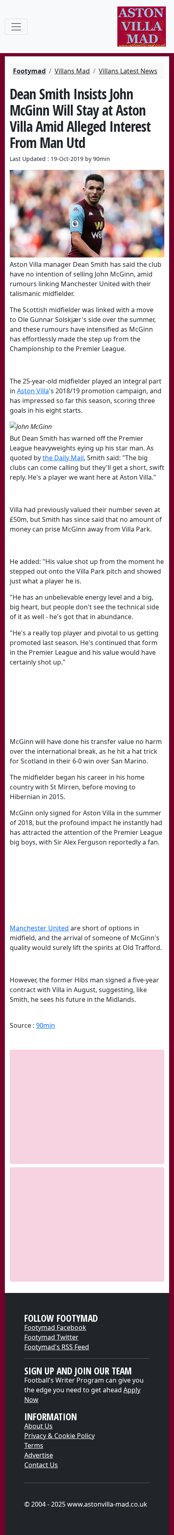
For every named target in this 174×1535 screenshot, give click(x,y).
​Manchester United (39, 928)
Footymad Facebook (55, 1327)
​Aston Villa (33, 390)
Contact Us (41, 1464)
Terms (33, 1445)
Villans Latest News (128, 70)
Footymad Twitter (51, 1337)
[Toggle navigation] (16, 27)
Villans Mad (72, 70)
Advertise (38, 1455)
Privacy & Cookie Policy (59, 1435)
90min (45, 1025)
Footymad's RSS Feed (56, 1346)
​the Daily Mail (63, 457)
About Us (38, 1425)
